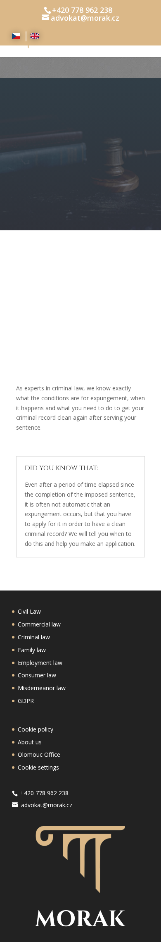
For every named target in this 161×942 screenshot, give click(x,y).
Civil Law (29, 611)
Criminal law (34, 637)
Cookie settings (38, 767)
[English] (35, 36)
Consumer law (37, 675)
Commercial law (39, 624)
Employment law (40, 663)
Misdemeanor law (42, 688)
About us (30, 742)
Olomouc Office (39, 754)
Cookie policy (35, 729)
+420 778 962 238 (82, 10)
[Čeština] (17, 36)
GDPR (26, 701)
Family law (32, 650)
